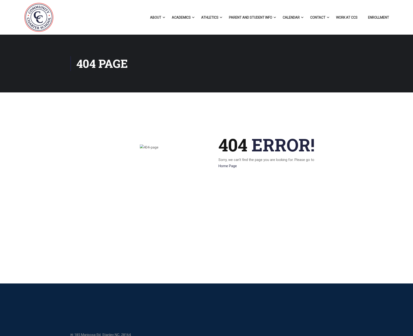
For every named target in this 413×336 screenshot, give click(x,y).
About (155, 17)
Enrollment (378, 17)
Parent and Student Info (250, 17)
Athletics (209, 17)
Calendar (291, 17)
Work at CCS (347, 17)
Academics (181, 17)
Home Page (227, 166)
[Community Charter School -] (39, 17)
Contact (318, 17)
